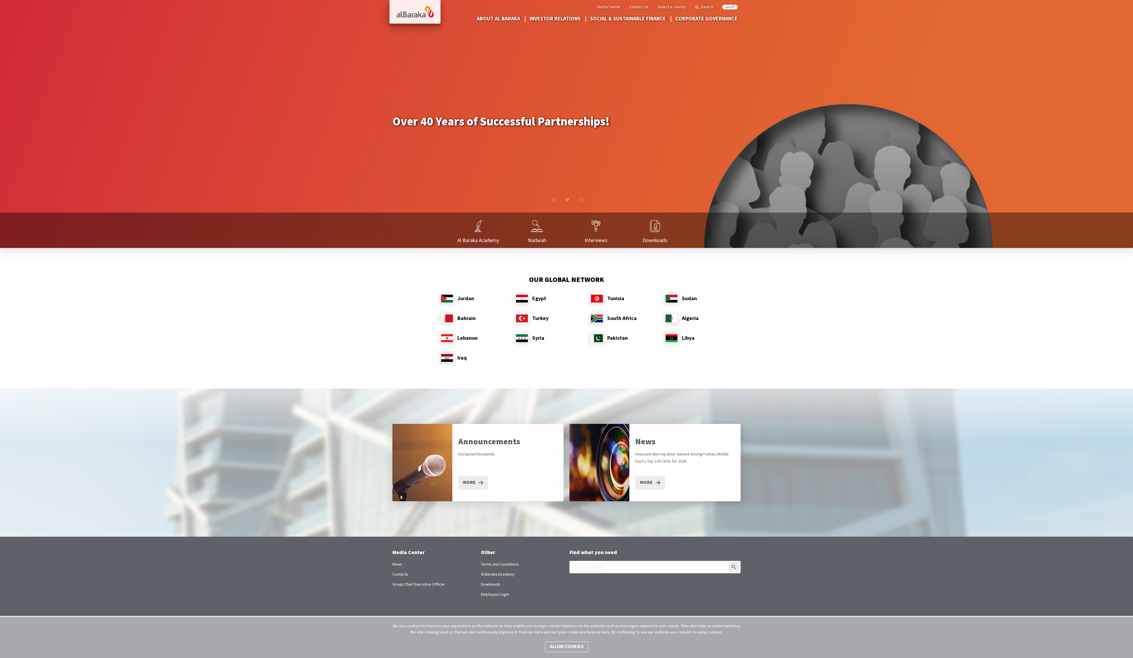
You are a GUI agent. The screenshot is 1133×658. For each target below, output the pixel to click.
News (397, 564)
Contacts (400, 574)
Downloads (490, 584)
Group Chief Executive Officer (418, 584)
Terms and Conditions (500, 564)
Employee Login (495, 594)
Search (707, 7)
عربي (730, 7)
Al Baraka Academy (498, 574)
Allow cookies (567, 647)
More (469, 482)
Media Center (609, 7)
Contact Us (639, 7)
